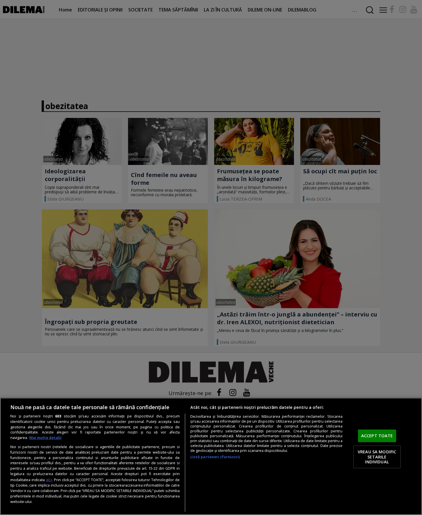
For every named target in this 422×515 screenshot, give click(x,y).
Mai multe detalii (45, 437)
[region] (211, 456)
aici (49, 479)
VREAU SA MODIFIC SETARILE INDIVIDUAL (377, 457)
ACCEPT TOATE (377, 436)
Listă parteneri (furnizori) (215, 456)
